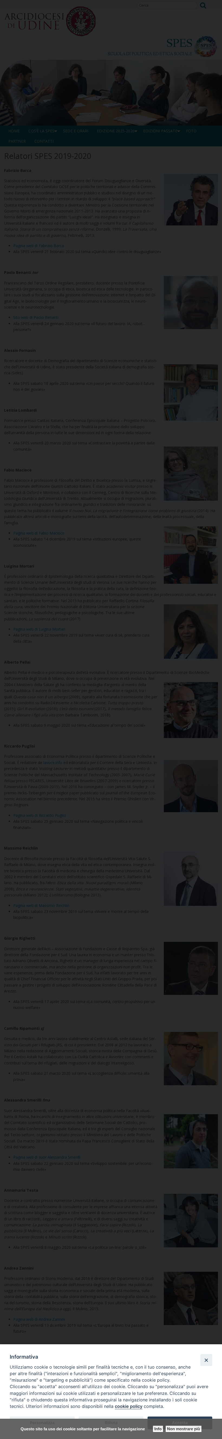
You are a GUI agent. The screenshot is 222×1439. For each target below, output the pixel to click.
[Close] (206, 1360)
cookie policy (128, 1406)
